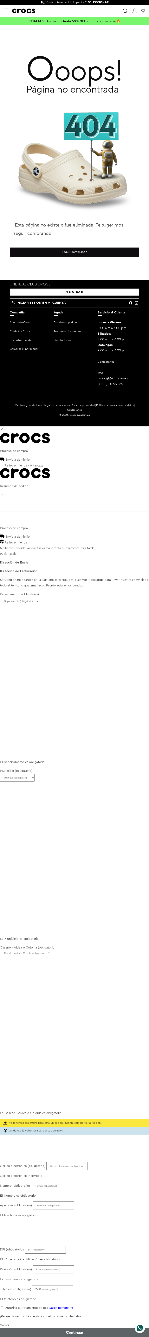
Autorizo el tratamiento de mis (39, 1308)
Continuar (74, 1332)
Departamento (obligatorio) (19, 594)
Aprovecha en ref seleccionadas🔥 (83, 21)
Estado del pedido (65, 322)
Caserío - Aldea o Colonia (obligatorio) (27, 947)
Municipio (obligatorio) (16, 771)
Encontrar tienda (21, 340)
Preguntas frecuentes (67, 331)
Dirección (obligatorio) (16, 1269)
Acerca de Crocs (20, 322)
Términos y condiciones (28, 405)
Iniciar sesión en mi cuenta (41, 303)
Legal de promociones (57, 405)
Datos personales (61, 1308)
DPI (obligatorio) (12, 1249)
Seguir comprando (74, 252)
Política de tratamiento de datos (114, 405)
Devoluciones (62, 340)
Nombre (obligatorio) (15, 1186)
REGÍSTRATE (74, 292)
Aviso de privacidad (83, 405)
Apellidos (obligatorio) (16, 1205)
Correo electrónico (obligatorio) (22, 1166)
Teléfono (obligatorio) (15, 1289)
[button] (6, 11)
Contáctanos (106, 362)
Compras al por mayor (24, 349)
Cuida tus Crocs (20, 331)
